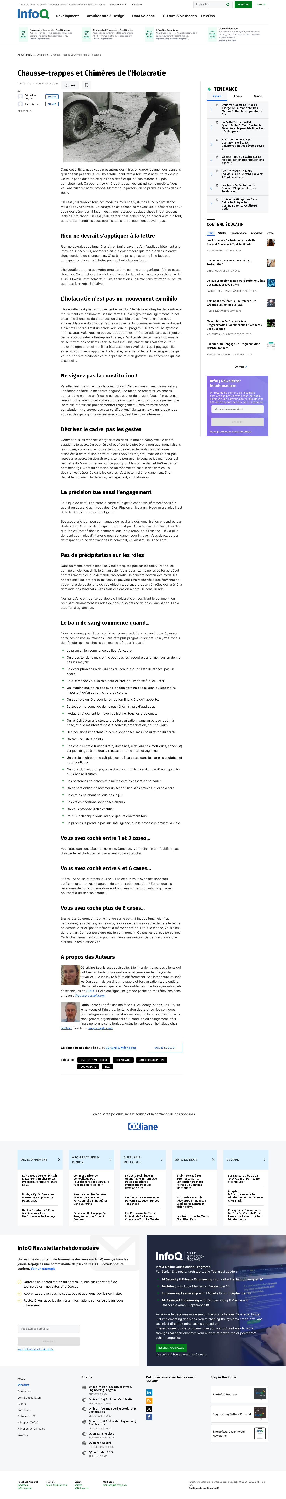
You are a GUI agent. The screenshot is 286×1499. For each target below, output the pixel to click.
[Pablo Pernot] (20, 104)
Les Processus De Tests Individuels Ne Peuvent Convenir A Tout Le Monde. (242, 174)
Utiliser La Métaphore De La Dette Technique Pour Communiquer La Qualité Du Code (240, 204)
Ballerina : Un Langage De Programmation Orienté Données (90, 1216)
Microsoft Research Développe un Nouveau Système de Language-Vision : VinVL (191, 1202)
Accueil (22, 1378)
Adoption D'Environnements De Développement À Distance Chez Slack (245, 1196)
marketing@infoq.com (115, 1484)
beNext (66, 1028)
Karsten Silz (215, 291)
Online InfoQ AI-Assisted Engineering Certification (112, 1423)
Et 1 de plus (24, 111)
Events (22, 1403)
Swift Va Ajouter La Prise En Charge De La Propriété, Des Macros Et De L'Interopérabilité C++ (242, 109)
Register (243, 4)
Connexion (25, 1391)
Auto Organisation (151, 1060)
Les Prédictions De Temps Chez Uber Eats (193, 1218)
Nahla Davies (215, 311)
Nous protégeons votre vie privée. (231, 431)
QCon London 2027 (101, 1452)
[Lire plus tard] (86, 85)
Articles (41, 54)
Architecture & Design (105, 16)
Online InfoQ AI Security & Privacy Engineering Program (110, 1389)
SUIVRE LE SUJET (165, 1047)
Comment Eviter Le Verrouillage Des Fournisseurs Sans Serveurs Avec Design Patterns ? (91, 1180)
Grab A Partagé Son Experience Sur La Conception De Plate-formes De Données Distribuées (190, 1182)
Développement (34, 1160)
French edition (117, 4)
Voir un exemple (253, 402)
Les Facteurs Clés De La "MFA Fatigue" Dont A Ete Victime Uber (244, 1179)
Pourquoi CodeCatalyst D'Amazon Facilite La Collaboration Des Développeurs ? (243, 144)
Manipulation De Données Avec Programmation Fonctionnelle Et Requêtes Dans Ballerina (234, 325)
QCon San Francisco (101, 1433)
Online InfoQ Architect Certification (111, 1399)
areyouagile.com (100, 1028)
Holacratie (123, 1060)
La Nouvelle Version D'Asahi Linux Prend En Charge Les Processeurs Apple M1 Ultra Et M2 (40, 1180)
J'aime (72, 85)
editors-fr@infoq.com (82, 1486)
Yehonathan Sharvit (220, 334)
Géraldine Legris (31, 97)
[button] (237, 422)
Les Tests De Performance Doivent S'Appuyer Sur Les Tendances (239, 188)
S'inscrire (23, 1384)
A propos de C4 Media (31, 1428)
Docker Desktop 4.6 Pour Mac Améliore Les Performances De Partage (38, 1213)
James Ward (232, 291)
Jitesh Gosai (214, 270)
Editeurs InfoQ (26, 1416)
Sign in (261, 4)
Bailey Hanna (215, 250)
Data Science (143, 16)
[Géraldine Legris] (20, 96)
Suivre (52, 96)
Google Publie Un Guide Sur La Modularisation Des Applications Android (243, 160)
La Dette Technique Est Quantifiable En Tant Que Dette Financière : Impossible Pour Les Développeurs (242, 127)
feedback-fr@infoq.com (25, 1486)
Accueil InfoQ (25, 54)
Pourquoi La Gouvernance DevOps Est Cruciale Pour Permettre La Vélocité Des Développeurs (245, 1215)
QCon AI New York (100, 1443)
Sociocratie (88, 1066)
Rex (107, 1066)
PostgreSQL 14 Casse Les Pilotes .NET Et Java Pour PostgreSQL (38, 1197)
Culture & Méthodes (180, 16)
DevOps (208, 16)
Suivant (239, 366)
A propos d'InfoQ (28, 1422)
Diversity (23, 1434)
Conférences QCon (29, 1397)
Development (67, 16)
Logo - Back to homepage (34, 14)
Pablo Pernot (32, 104)
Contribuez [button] (136, 4)
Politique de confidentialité (204, 1488)
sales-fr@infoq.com (56, 1484)
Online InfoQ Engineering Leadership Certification (112, 1410)
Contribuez (24, 1410)
